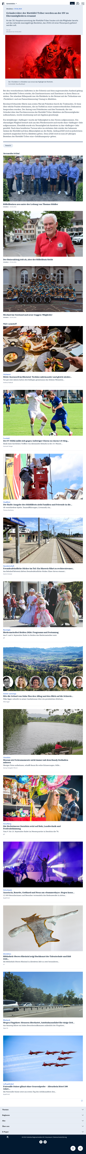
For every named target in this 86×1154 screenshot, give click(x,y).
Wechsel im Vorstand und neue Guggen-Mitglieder (27, 314)
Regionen (6, 1115)
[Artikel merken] (73, 1148)
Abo (72, 4)
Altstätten (9, 9)
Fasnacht (8, 145)
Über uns (5, 1126)
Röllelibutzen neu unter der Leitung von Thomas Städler (30, 204)
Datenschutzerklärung (60, 1137)
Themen (5, 1110)
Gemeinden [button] (11, 4)
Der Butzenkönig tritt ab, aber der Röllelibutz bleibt (28, 259)
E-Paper (5, 1132)
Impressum (48, 1137)
